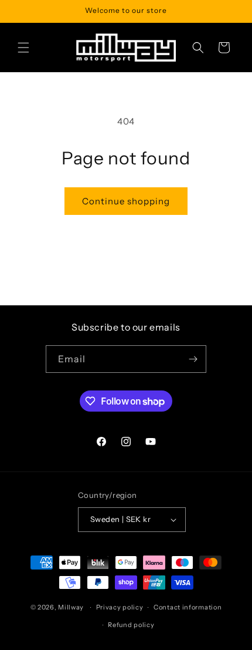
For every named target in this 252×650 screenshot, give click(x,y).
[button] (23, 47)
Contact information (188, 607)
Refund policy (131, 625)
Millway (71, 607)
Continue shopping (126, 201)
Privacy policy (120, 607)
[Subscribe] (193, 359)
